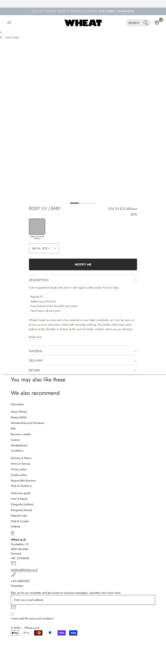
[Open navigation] (9, 23)
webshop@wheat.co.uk (24, 570)
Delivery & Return (21, 458)
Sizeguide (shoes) (21, 510)
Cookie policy (19, 475)
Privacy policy (19, 469)
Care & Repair (19, 499)
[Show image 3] (91, 203)
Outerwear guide (21, 493)
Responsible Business (23, 480)
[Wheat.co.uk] (83, 22)
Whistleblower (19, 445)
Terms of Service (20, 464)
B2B (13, 428)
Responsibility (19, 417)
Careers (15, 440)
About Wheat (19, 412)
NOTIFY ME (83, 264)
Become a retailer (21, 434)
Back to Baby (12, 37)
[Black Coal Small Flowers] (37, 227)
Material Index (19, 516)
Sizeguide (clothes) (22, 504)
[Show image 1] (74, 203)
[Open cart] (157, 23)
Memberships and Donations (27, 423)
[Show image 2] (83, 203)
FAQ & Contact (20, 521)
